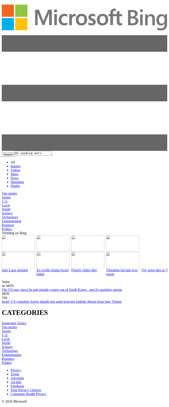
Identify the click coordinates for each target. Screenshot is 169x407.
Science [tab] (7, 213)
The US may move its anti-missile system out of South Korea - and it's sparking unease (62, 290)
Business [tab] (8, 225)
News (15, 178)
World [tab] (6, 209)
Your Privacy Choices (26, 390)
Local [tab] (6, 205)
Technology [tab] (10, 217)
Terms (15, 374)
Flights (15, 186)
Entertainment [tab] (11, 221)
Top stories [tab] (9, 193)
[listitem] (18, 253)
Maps (14, 174)
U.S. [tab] (5, 201)
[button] (84, 149)
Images (15, 166)
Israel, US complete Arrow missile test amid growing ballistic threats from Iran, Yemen (61, 301)
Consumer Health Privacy (28, 394)
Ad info (16, 382)
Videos (15, 170)
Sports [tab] (6, 197)
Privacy (16, 370)
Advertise (17, 378)
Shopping (17, 182)
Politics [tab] (7, 229)
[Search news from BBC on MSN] (7, 279)
